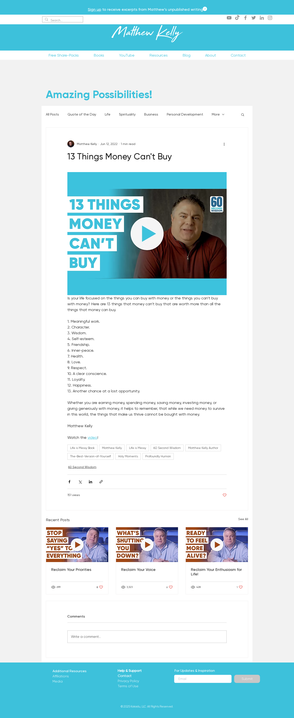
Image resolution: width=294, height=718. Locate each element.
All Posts (52, 114)
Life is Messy (137, 448)
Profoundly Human (158, 456)
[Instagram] (270, 18)
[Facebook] (245, 18)
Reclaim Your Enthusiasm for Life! (216, 571)
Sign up (94, 9)
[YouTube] (229, 18)
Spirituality (127, 114)
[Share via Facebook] (69, 482)
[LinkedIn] (262, 18)
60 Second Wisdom (167, 448)
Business (151, 114)
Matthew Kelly (147, 34)
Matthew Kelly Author (203, 448)
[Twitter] (254, 18)
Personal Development (185, 114)
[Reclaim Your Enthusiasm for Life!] (217, 544)
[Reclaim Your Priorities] (77, 544)
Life (107, 114)
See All (243, 519)
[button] (243, 114)
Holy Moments (128, 456)
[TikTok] (237, 18)
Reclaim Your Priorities (71, 569)
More (216, 114)
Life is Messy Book (82, 448)
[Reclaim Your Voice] (147, 544)
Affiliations (61, 676)
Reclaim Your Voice (138, 569)
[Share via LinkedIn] (90, 482)
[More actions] (224, 143)
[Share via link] (101, 482)
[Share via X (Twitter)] (80, 482)
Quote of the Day (82, 114)
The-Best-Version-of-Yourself (90, 456)
